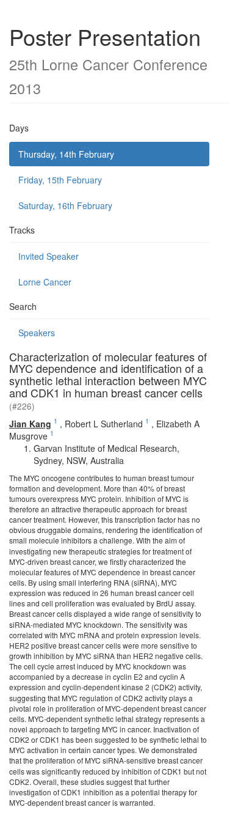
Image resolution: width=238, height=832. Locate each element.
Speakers (36, 332)
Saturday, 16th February (65, 205)
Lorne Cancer (44, 282)
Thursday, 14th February (66, 154)
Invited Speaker (48, 256)
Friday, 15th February (60, 180)
